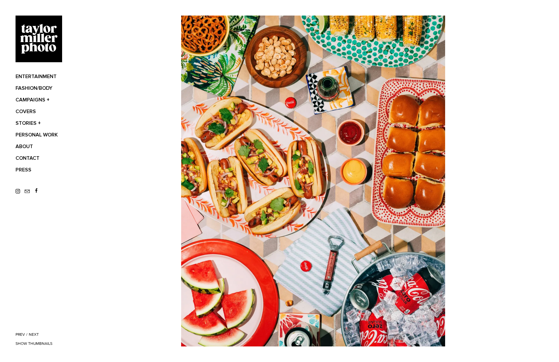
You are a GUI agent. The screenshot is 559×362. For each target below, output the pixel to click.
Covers (26, 111)
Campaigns (32, 100)
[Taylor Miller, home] (39, 39)
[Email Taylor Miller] (29, 191)
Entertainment (36, 76)
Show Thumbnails (34, 343)
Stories (28, 123)
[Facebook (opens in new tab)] (37, 191)
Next (34, 334)
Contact (27, 158)
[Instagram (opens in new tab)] (20, 191)
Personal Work (37, 135)
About (24, 146)
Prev (20, 334)
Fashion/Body (34, 88)
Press (23, 170)
